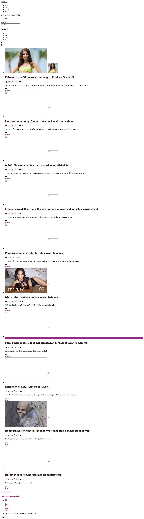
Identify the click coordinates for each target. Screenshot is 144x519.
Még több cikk (6, 492)
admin (9, 257)
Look (7, 9)
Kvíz (6, 11)
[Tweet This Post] (7, 91)
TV (6, 7)
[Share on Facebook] (5, 91)
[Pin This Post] (9, 91)
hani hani (10, 82)
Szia (6, 5)
